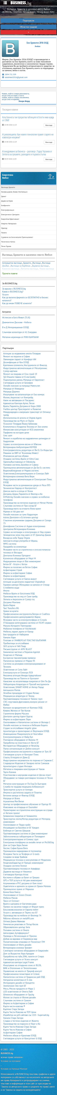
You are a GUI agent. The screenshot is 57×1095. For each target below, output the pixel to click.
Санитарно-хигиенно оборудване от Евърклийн (25, 950)
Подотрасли (28, 20)
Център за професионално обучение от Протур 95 (27, 804)
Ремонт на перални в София (16, 356)
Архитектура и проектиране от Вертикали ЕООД (26, 731)
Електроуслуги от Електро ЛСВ (18, 672)
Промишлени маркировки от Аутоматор (22, 851)
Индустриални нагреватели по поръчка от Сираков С (28, 760)
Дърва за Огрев (7, 201)
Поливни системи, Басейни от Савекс (21, 464)
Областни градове (28, 26)
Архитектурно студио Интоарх (17, 766)
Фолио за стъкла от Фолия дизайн (19, 997)
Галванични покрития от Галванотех (20, 816)
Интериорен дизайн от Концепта (18, 982)
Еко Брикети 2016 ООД (37, 42)
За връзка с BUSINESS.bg (14, 288)
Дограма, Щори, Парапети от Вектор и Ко (22, 494)
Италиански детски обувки (15, 456)
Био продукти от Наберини (16, 634)
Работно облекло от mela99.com (18, 918)
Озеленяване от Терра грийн (17, 824)
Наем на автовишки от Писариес (18, 400)
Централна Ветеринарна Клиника (19, 529)
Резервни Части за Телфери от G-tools (21, 854)
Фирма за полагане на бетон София (20, 567)
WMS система (9, 543)
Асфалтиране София (12, 1032)
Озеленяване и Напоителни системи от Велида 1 (26, 722)
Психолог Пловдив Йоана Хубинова (20, 423)
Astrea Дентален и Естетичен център (20, 517)
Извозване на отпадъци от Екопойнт (20, 807)
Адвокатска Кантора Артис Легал (18, 403)
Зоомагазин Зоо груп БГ (14, 985)
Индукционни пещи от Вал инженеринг (22, 561)
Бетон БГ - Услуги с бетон (15, 564)
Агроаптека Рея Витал (13, 801)
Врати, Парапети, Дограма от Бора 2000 (22, 406)
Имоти (6, 590)
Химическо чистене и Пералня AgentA (21, 652)
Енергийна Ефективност (10, 219)
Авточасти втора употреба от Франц (20, 540)
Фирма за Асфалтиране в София (18, 1003)
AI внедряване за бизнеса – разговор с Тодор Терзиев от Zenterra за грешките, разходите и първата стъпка (27, 153)
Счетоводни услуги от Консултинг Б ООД (22, 1038)
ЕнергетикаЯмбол (7, 176)
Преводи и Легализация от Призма (20, 936)
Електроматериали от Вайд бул (18, 737)
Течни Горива (6, 246)
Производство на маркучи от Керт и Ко (21, 1023)
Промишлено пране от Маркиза (18, 889)
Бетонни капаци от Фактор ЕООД (18, 795)
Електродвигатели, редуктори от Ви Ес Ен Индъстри (27, 450)
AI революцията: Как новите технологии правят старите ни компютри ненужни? (27, 136)
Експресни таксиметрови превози (19, 658)
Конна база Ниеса (11, 892)
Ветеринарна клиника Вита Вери (18, 476)
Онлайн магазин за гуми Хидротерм (20, 514)
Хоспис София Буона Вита (15, 848)
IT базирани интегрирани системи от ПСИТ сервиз (27, 622)
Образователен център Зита (16, 927)
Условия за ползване (10, 1061)
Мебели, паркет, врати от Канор (18, 631)
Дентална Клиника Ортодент (17, 555)
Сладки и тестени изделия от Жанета (21, 1020)
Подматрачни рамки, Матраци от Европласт (23, 379)
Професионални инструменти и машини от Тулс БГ (27, 751)
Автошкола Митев (11, 690)
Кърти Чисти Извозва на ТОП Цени (19, 1012)
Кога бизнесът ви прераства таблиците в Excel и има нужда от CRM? (28, 118)
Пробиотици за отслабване (16, 643)
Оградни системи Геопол (15, 865)
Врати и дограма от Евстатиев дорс (20, 903)
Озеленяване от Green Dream (17, 895)
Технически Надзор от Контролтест (20, 488)
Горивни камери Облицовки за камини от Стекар (26, 584)
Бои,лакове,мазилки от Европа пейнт (20, 909)
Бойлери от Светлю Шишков (16, 830)
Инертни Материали (9, 223)
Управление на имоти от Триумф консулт (22, 971)
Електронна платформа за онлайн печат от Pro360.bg (28, 842)
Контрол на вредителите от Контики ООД (22, 707)
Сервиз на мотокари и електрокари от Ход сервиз (27, 532)
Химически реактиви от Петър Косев (20, 924)
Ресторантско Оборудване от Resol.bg (21, 745)
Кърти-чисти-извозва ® (14, 1006)
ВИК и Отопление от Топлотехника (20, 968)
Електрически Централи (10, 214)
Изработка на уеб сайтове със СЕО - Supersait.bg (26, 1015)
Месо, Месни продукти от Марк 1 (19, 988)
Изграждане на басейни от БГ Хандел (21, 827)
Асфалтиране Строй (12, 570)
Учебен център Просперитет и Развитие (22, 409)
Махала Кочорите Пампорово (17, 625)
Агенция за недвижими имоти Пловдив (21, 353)
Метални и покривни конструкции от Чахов (23, 769)
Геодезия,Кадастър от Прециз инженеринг (23, 862)
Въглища (36, 263)
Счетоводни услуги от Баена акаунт (20, 579)
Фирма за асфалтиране (14, 576)
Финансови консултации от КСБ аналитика (23, 429)
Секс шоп (7, 435)
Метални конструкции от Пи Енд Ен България (24, 783)
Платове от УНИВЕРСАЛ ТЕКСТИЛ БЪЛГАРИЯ (24, 640)
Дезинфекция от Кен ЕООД (16, 362)
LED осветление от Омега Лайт (18, 991)
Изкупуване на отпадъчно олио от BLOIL (22, 965)
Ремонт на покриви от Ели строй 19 (20, 374)
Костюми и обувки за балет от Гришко (21, 877)
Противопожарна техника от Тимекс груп (22, 699)
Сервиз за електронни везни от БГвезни (22, 444)
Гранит (3, 196)
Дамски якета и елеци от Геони (18, 491)
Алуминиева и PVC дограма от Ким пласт (22, 883)
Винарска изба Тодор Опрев (16, 538)
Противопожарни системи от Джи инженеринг (25, 833)
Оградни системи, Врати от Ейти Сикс (21, 458)
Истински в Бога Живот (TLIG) (16, 317)
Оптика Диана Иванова (14, 921)
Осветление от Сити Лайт (15, 669)
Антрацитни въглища (12, 263)
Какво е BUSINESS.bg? (12, 291)
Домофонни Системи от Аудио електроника (24, 526)
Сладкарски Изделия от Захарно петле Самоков (26, 763)
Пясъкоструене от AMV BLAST (17, 649)
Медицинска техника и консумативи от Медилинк (27, 859)
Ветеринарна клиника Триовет (17, 947)
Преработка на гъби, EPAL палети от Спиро (23, 956)
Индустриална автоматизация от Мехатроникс (25, 368)
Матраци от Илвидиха (13, 388)
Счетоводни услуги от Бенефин (18, 382)
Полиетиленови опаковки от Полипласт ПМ (24, 941)
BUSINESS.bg (7, 1053)
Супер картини (10, 371)
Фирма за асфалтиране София (17, 573)
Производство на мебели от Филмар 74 (22, 915)
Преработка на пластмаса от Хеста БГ (21, 742)
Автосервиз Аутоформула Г (16, 933)
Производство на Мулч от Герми (18, 420)
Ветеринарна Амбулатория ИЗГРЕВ (20, 447)
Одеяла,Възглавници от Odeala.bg (19, 461)
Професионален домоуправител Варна (21, 617)
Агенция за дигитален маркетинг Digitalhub (24, 581)
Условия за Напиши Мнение (14, 1068)
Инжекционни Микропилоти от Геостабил (23, 734)
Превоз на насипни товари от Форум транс (23, 906)
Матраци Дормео (11, 391)
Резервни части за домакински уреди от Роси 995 (26, 485)
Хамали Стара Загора (13, 1018)
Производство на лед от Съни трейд (20, 596)
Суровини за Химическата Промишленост (17, 237)
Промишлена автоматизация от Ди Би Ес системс (26, 467)
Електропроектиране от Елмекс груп (20, 839)
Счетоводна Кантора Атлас (15, 874)
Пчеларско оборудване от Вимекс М (20, 739)
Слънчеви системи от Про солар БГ (20, 505)
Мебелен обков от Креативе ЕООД (19, 1035)
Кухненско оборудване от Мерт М (19, 558)
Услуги (5, 294)
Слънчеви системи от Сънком (17, 1000)
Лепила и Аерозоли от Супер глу (19, 599)
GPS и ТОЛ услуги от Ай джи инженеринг (22, 880)
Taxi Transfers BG (11, 608)
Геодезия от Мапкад (12, 655)
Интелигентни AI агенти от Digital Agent (22, 418)
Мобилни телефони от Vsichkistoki (19, 628)
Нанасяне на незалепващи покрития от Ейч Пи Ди (27, 681)
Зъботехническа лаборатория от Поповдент (24, 836)
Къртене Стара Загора (13, 1009)
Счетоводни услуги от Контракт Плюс (21, 754)
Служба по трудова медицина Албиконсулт (23, 786)
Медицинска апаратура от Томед (18, 696)
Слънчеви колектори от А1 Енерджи (19, 332)
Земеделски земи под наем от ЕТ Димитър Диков (27, 535)
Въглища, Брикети (8, 187)
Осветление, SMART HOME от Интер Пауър (23, 687)
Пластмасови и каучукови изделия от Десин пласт (27, 775)
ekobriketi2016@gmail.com (16, 77)
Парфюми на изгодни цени (16, 432)
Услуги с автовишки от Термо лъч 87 (20, 912)
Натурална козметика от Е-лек (17, 980)
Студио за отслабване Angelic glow (20, 728)
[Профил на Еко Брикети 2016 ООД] (10, 49)
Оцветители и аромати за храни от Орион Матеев (27, 886)
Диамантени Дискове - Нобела (16, 322)
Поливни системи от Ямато (16, 930)
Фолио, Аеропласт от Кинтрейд (18, 397)
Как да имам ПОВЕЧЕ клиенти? (17, 303)
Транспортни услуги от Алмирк (18, 789)
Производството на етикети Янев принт (22, 508)
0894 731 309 (10, 74)
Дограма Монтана (11, 602)
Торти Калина (9, 772)
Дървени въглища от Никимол (17, 871)
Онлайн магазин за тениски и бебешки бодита (25, 725)
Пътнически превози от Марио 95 (19, 660)
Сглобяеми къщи (11, 587)
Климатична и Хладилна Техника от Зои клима (25, 426)
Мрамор (4, 228)
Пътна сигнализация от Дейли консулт (21, 748)
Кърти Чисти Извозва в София (17, 1029)
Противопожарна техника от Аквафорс (21, 868)
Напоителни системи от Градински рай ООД (24, 977)
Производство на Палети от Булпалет (21, 678)
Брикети (27, 263)
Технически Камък (8, 242)
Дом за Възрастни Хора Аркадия (18, 953)
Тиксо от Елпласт (11, 900)
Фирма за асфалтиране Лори (17, 719)
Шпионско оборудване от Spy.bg (18, 994)
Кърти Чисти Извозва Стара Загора (19, 1026)
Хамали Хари (9, 637)
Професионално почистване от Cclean (21, 974)
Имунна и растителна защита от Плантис (22, 792)
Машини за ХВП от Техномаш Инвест (21, 453)
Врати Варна (9, 605)
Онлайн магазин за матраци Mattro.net (21, 385)
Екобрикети (5, 205)
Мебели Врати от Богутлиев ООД (19, 593)
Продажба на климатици (14, 546)
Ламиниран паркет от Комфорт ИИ (19, 359)
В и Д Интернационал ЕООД (15, 327)
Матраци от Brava (11, 798)
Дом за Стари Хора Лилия (15, 845)
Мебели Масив (10, 898)
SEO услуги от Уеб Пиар (14, 646)
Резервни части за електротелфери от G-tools (25, 619)
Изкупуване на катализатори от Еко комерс (24, 394)
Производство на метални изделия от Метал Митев (27, 502)
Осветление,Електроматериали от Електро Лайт (26, 473)
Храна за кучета (10, 611)
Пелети (4, 233)
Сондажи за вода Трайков (15, 857)
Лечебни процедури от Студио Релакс (21, 693)
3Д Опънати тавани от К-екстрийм (19, 377)
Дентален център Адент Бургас (18, 716)
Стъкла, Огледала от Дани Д (16, 757)
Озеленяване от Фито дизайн (17, 944)
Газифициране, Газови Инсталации (14, 192)
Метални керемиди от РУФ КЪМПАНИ (20, 337)
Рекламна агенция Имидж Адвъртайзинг (22, 675)
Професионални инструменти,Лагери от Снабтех (26, 614)
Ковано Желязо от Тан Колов (16, 710)
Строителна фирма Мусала (16, 713)
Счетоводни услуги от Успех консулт (20, 959)
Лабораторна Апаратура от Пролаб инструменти (26, 684)
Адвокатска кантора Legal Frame (18, 962)
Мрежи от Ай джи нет (13, 511)
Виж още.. (49, 125)
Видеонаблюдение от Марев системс (21, 470)
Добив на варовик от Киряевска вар (20, 939)
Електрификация (7, 210)
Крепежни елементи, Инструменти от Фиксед (25, 365)
